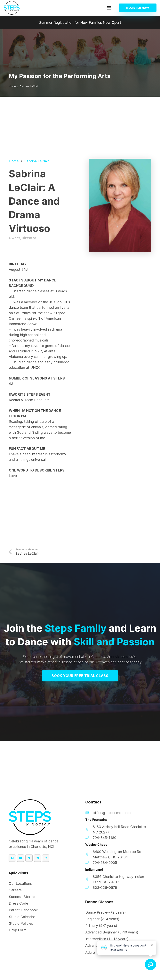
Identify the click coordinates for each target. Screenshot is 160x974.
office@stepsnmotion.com (114, 813)
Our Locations (20, 883)
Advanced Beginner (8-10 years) (111, 932)
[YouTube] (20, 858)
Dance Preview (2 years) (105, 912)
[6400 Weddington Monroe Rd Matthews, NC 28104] (89, 854)
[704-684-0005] (89, 862)
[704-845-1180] (89, 837)
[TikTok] (45, 858)
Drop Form (17, 930)
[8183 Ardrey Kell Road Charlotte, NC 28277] (89, 829)
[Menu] (109, 8)
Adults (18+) (95, 952)
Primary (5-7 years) (101, 926)
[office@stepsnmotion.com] (89, 813)
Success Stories (22, 897)
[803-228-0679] (89, 887)
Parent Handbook (23, 910)
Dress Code (18, 903)
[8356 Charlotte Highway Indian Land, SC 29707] (89, 879)
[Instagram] (37, 858)
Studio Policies (21, 923)
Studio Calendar (22, 917)
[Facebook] (12, 858)
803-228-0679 (105, 888)
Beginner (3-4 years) (102, 919)
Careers (15, 890)
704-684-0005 (105, 863)
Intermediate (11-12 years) (106, 939)
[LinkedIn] (29, 858)
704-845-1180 (104, 838)
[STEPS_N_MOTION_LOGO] (12, 8)
